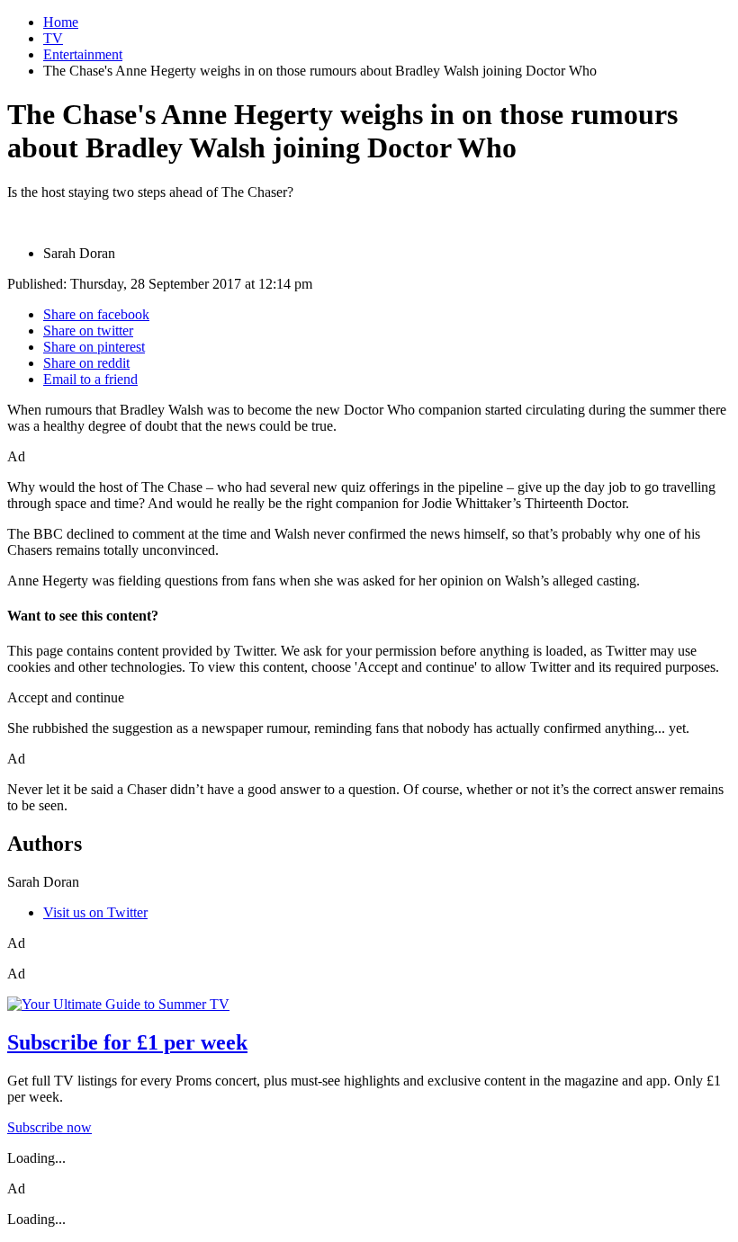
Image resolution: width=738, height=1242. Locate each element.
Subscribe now (49, 1127)
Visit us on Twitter (95, 912)
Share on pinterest (94, 346)
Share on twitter (88, 330)
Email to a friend (90, 379)
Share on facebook (96, 314)
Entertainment (82, 54)
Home (60, 22)
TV (53, 38)
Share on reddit (86, 363)
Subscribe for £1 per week (127, 1042)
